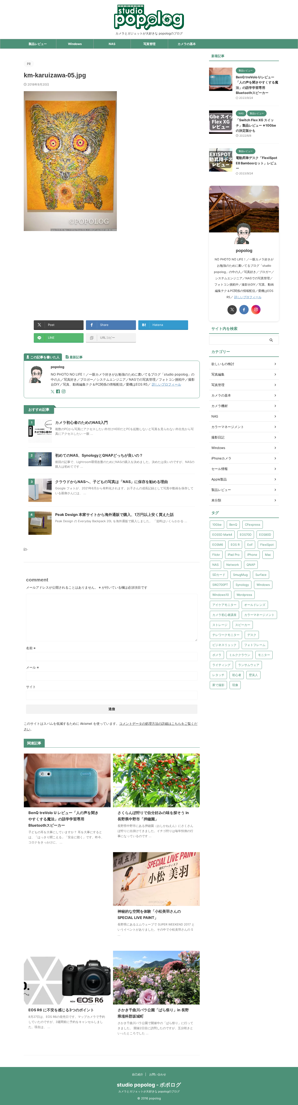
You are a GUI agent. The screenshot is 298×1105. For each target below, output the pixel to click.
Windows (75, 44)
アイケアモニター (224, 605)
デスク (251, 635)
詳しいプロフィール (166, 384)
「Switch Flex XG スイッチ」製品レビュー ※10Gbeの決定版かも (256, 125)
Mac (268, 554)
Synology (242, 585)
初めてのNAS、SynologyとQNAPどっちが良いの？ (99, 455)
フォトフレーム (254, 645)
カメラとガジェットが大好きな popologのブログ (149, 1091)
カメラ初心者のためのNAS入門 (81, 422)
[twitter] (53, 392)
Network (232, 564)
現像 (235, 685)
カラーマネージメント (259, 615)
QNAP (251, 564)
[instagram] (64, 392)
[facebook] (58, 392)
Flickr (216, 554)
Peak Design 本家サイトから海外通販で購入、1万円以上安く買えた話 (114, 514)
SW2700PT (220, 585)
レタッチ (218, 675)
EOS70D (245, 534)
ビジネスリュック (224, 645)
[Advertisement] (63, 273)
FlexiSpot (267, 544)
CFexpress (252, 524)
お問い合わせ (157, 1074)
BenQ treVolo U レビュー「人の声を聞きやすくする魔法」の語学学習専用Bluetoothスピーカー (63, 819)
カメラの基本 (187, 44)
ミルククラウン (239, 655)
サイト (31, 687)
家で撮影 (218, 685)
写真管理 (149, 44)
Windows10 (220, 595)
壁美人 (253, 675)
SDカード (218, 575)
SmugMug (240, 575)
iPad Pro (234, 554)
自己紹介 (137, 1074)
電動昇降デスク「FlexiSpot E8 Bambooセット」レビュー (256, 163)
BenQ (233, 524)
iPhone (252, 554)
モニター (264, 655)
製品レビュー (38, 44)
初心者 (236, 675)
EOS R (235, 544)
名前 (31, 648)
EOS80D (265, 534)
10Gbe (217, 524)
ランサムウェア (248, 665)
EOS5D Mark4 (222, 534)
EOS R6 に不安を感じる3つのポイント (61, 1010)
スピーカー (242, 625)
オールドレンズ (254, 605)
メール (32, 667)
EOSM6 (217, 544)
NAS (112, 44)
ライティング (221, 665)
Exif (250, 544)
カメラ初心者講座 (224, 615)
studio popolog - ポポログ (149, 1085)
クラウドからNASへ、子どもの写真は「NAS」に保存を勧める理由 (111, 481)
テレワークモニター (226, 635)
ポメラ (216, 655)
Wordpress (244, 595)
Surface (261, 575)
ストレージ (219, 625)
